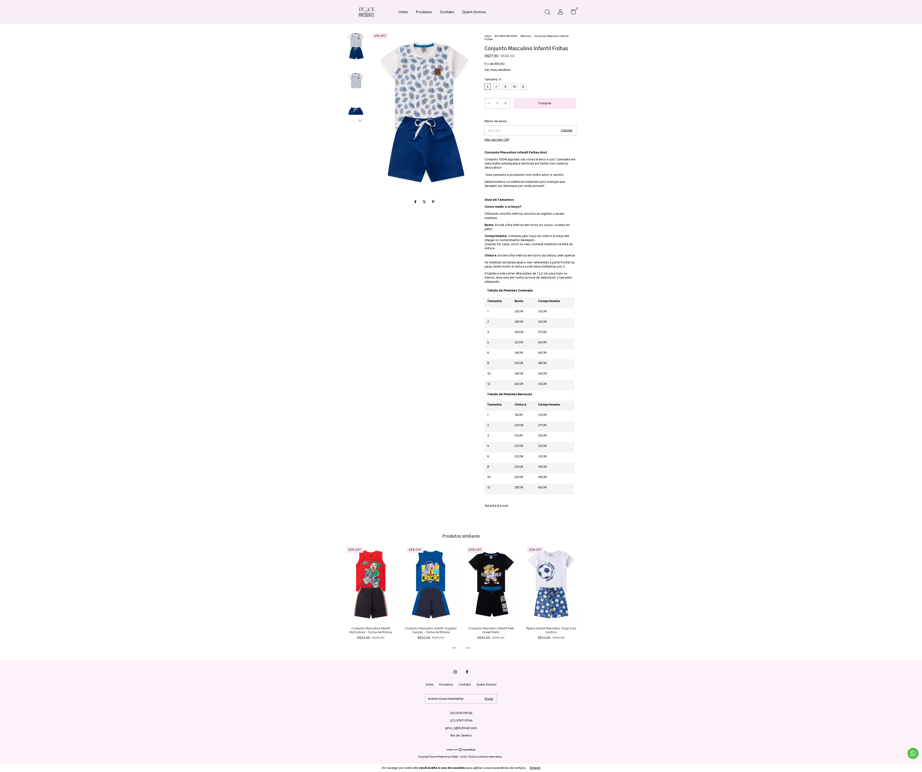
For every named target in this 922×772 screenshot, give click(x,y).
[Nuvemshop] (461, 750)
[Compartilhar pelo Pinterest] (433, 202)
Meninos (526, 36)
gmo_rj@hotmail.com (461, 728)
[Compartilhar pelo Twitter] (425, 202)
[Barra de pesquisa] (547, 12)
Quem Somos (474, 12)
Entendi (535, 768)
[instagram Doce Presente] (455, 672)
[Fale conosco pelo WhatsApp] (913, 753)
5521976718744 (461, 713)
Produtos (424, 12)
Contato (447, 12)
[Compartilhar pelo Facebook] (416, 202)
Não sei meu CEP (497, 139)
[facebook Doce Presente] (467, 672)
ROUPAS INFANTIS (506, 36)
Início (403, 12)
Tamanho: (493, 79)
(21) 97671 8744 (461, 720)
